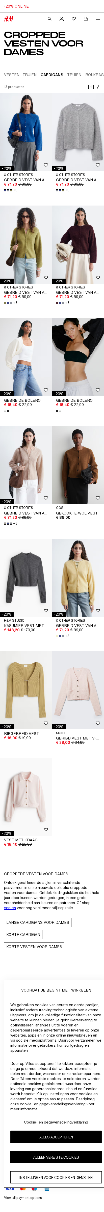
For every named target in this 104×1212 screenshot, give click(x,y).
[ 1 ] (91, 87)
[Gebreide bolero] (26, 357)
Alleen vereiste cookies (56, 1157)
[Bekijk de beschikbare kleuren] (7, 411)
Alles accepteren (56, 1137)
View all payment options (23, 1198)
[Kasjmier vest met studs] (26, 578)
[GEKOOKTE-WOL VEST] (78, 465)
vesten (10, 908)
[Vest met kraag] (26, 797)
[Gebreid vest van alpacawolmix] (26, 132)
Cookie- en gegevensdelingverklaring (56, 1122)
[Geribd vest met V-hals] (78, 690)
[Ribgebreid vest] (26, 690)
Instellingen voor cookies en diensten (56, 1177)
